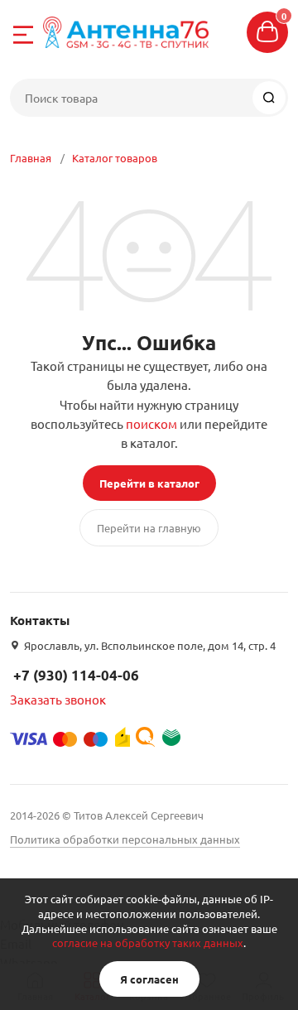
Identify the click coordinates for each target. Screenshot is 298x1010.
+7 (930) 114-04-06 (76, 675)
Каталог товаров (114, 158)
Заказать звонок (58, 699)
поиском (151, 423)
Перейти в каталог (149, 483)
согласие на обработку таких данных (147, 942)
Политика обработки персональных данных (125, 839)
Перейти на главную (149, 528)
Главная (30, 158)
